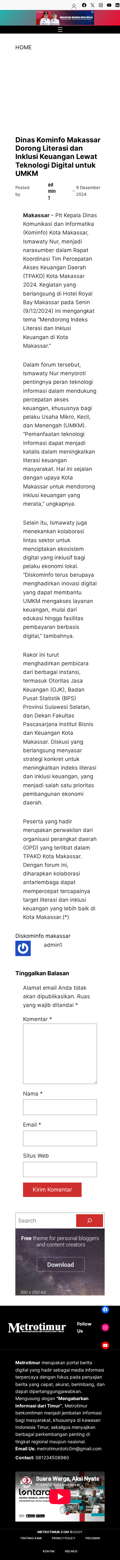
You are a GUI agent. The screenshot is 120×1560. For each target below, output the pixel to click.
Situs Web (36, 1155)
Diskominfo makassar (42, 936)
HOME (23, 47)
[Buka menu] (60, 29)
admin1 (52, 191)
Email (32, 1124)
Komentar (37, 1019)
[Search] (89, 1220)
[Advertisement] (60, 93)
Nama (33, 1093)
